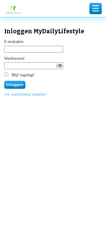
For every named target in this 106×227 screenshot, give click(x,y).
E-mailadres (13, 42)
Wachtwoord (14, 58)
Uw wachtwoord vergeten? (25, 94)
